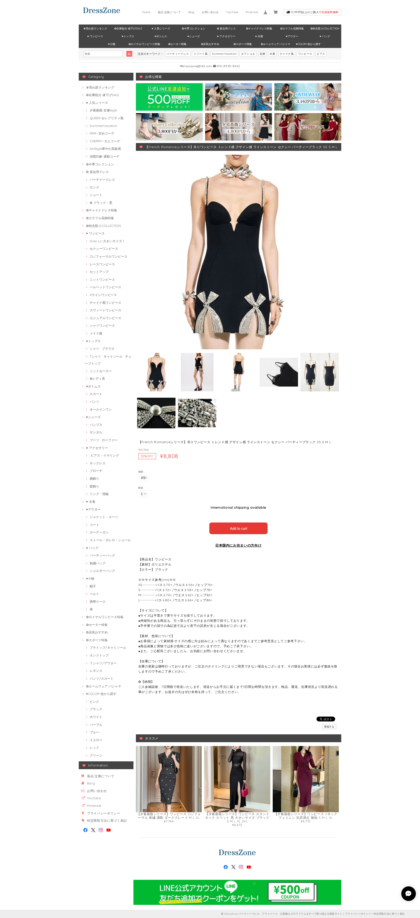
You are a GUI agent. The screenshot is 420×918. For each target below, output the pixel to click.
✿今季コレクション (193, 28)
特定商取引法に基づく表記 (107, 820)
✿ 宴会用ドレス (226, 28)
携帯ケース (97, 601)
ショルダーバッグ (102, 571)
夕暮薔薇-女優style (103, 110)
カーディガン (99, 532)
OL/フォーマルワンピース (108, 256)
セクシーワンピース (104, 249)
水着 (272, 53)
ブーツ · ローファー (104, 440)
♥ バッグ (325, 36)
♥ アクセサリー (226, 36)
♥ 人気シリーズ (161, 28)
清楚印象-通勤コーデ (104, 156)
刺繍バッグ (97, 563)
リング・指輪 (99, 494)
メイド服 (96, 333)
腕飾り (94, 478)
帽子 (93, 586)
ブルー (94, 732)
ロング (94, 187)
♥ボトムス (161, 36)
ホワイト (96, 717)
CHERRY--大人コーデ (105, 141)
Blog (191, 12)
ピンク (94, 701)
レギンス (96, 671)
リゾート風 (200, 53)
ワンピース (305, 53)
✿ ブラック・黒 (101, 203)
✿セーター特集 (177, 44)
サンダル (96, 432)
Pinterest (252, 12)
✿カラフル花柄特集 (292, 28)
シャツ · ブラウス (102, 349)
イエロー (96, 740)
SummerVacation (224, 53)
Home (146, 12)
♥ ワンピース (95, 36)
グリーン (96, 755)
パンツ (94, 402)
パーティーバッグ (102, 555)
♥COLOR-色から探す (308, 44)
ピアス (321, 53)
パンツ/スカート (102, 678)
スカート (96, 394)
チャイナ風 (287, 53)
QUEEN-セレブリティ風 (106, 118)
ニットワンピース (102, 279)
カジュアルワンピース (105, 318)
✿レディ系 (97, 378)
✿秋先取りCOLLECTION (324, 28)
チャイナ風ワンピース (105, 303)
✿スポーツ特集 (243, 44)
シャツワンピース (102, 325)
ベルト (94, 594)
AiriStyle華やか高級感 (105, 149)
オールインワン (101, 409)
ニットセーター (101, 371)
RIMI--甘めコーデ (102, 133)
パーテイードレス (102, 179)
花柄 (262, 53)
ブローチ (96, 471)
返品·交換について (169, 12)
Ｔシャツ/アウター (103, 663)
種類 (140, 471)
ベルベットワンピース (105, 287)
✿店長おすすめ (210, 44)
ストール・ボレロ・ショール (110, 540)
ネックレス (97, 463)
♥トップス (128, 36)
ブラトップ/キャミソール (108, 647)
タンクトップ (99, 655)
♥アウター (292, 36)
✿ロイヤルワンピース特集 (144, 44)
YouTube (232, 12)
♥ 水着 (259, 36)
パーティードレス (177, 53)
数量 (140, 487)
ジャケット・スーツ (104, 517)
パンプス (96, 425)
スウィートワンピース (105, 310)
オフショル (248, 53)
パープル (96, 725)
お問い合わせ (210, 12)
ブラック (96, 709)
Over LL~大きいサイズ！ (107, 241)
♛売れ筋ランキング (95, 28)
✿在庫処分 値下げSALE (128, 28)
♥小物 (111, 44)
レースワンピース (102, 264)
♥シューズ (193, 36)
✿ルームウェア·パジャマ (275, 44)
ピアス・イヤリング (104, 455)
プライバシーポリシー (103, 813)
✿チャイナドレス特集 (259, 28)
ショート (96, 195)
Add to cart (238, 528)
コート (94, 525)
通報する (329, 726)
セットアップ (99, 272)
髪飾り (94, 486)
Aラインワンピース (103, 295)
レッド (94, 747)
